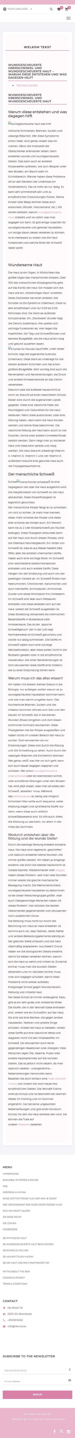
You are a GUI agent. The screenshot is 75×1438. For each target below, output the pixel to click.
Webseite (24, 1124)
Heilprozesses (22, 796)
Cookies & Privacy (14, 1277)
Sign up (37, 1394)
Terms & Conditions (15, 1283)
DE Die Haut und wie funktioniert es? (26, 1262)
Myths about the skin (16, 1271)
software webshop (52, 1419)
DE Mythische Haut (15, 1238)
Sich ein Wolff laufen (16, 1210)
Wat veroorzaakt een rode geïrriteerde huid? (32, 1204)
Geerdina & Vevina (14, 1192)
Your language (20, 8)
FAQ (5, 1186)
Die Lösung (9, 1223)
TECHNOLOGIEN (26, 85)
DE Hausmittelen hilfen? (18, 1256)
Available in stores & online (20, 1180)
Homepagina (11, 1173)
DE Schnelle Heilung (16, 1250)
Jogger (60, 870)
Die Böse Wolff (12, 1217)
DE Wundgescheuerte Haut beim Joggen (28, 1244)
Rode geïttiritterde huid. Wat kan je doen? (30, 1198)
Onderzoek (10, 1229)
